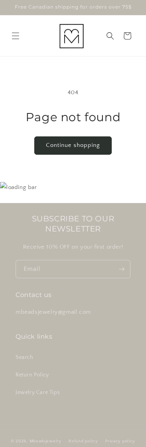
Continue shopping (73, 145)
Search (24, 357)
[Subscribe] (121, 269)
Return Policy (32, 375)
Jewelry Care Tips (38, 392)
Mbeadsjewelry (46, 441)
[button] (15, 35)
